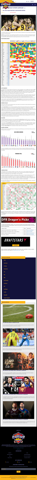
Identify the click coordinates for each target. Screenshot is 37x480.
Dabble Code (18, 449)
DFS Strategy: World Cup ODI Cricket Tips (12, 346)
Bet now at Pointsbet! (30, 234)
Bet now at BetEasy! (30, 230)
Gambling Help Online (16, 250)
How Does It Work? (27, 457)
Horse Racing (6, 280)
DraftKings (5, 289)
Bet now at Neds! (29, 231)
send (18, 471)
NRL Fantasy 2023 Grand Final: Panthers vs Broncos (14, 370)
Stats (15, 1)
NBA (4, 277)
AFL (4, 271)
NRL (4, 274)
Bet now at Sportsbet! (30, 233)
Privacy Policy (10, 457)
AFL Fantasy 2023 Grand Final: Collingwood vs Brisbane (15, 394)
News (5, 260)
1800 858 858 (28, 477)
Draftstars (5, 283)
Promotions (6, 268)
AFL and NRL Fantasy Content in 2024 (11, 322)
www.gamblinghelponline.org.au (21, 478)
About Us (9, 452)
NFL (4, 286)
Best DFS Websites (10, 454)
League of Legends (7, 297)
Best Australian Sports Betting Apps (18, 447)
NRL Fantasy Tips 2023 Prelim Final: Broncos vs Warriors (15, 419)
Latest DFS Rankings (27, 454)
